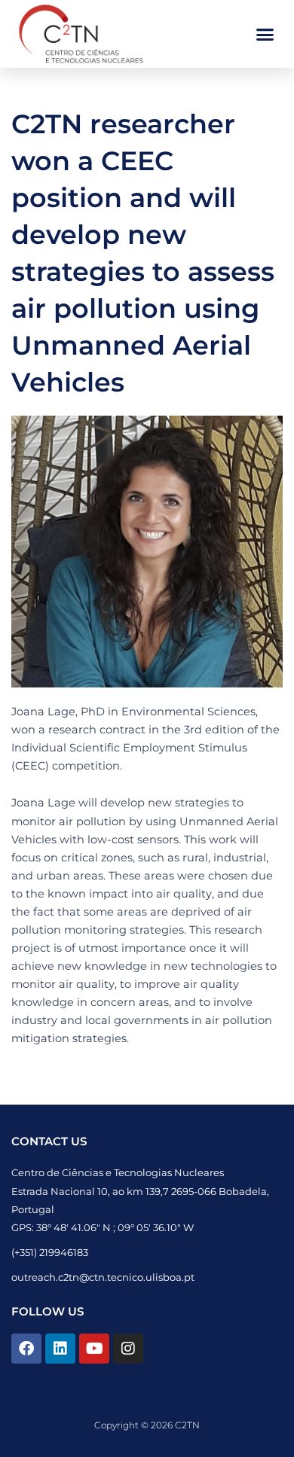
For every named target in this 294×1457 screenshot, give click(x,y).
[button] (265, 34)
